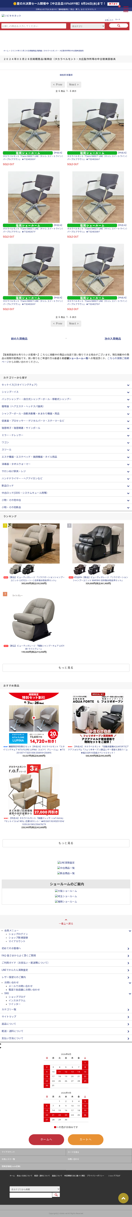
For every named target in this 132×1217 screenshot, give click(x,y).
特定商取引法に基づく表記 (74, 1176)
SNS (6, 993)
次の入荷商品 (112, 338)
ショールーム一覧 (78, 358)
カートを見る (73, 1152)
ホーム (6, 51)
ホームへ (46, 1139)
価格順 (63, 75)
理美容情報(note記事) (11, 1166)
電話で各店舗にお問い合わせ (24, 989)
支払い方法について (24, 1176)
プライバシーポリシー (95, 1176)
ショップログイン (18, 934)
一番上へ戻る (66, 923)
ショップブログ (17, 997)
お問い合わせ (73, 1159)
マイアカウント (17, 941)
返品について (57, 1176)
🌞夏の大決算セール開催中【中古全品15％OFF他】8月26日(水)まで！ (65, 3)
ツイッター (15, 1004)
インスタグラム (17, 1000)
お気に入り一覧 (8, 1159)
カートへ (86, 1139)
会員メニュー (11, 930)
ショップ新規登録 (18, 937)
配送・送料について (42, 1176)
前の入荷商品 (19, 338)
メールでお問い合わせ (21, 986)
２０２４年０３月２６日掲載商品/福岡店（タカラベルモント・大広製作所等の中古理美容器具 (47, 51)
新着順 (69, 75)
